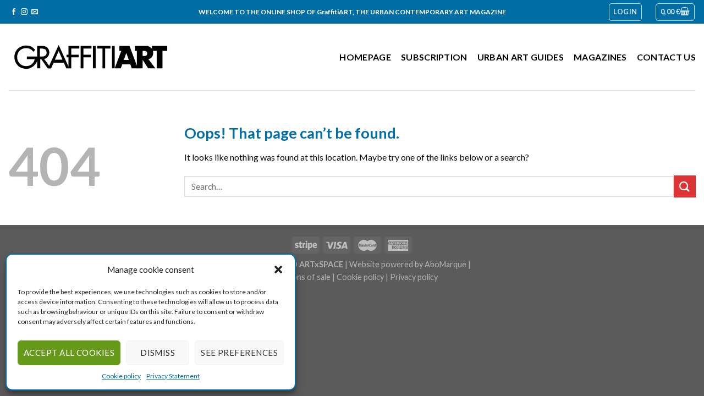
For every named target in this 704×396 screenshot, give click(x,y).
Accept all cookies (69, 353)
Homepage (365, 57)
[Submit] (685, 186)
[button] (278, 269)
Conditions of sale (298, 277)
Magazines (600, 57)
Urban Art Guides (520, 57)
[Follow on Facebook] (13, 12)
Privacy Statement (173, 376)
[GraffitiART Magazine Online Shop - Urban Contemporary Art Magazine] (90, 57)
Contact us (666, 57)
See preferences (239, 353)
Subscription (434, 57)
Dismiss (157, 353)
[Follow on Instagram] (24, 12)
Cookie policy (121, 376)
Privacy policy (414, 277)
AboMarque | (448, 264)
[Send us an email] (34, 12)
